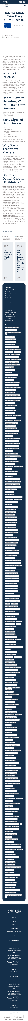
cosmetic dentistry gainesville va (13, 397)
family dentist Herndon (11, 583)
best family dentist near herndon (13, 349)
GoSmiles (5, 200)
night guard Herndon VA (11, 712)
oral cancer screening (11, 722)
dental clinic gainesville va (12, 448)
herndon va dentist (10, 662)
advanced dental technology (12, 327)
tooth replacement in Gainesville (13, 867)
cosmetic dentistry (10, 392)
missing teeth (9, 696)
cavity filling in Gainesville (12, 362)
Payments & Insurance (14, 931)
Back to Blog (9, 35)
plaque (17, 82)
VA (17, 877)
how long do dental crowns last (13, 667)
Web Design (8, 1019)
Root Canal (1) (8, 310)
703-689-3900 (14, 1007)
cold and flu (8, 372)
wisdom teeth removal (10, 892)
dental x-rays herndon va (11, 507)
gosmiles (18, 624)
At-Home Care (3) (9, 289)
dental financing (18, 466)
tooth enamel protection (11, 839)
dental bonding (9, 420)
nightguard (18, 714)
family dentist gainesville (11, 573)
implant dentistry (10, 677)
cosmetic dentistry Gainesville (12, 395)
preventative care (9, 755)
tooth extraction (9, 841)
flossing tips (14, 603)
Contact (14, 921)
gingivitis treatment (10, 621)
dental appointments (10, 418)
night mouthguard (10, 714)
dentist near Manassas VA (11, 532)
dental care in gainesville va (12, 430)
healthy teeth (18, 657)
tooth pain (20, 849)
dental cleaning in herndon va (12, 443)
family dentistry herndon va (12, 598)
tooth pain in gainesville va (12, 857)
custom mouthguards (10, 410)
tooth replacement (10, 864)
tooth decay (8, 836)
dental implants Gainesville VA (12, 479)
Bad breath (7, 134)
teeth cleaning (9, 806)
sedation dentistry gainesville (12, 780)
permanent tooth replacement (12, 745)
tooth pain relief (9, 859)
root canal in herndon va (11, 770)
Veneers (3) (8, 318)
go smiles (19, 621)
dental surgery (18, 499)
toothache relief (9, 872)
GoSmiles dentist (9, 629)
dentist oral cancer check (12, 542)
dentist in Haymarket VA (11, 522)
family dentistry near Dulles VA (13, 601)
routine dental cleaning (11, 773)
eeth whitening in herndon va (12, 552)
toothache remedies (10, 877)
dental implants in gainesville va (13, 481)
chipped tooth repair (10, 369)
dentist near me (9, 535)
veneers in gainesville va (11, 882)
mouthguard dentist (10, 701)
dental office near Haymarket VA (13, 486)
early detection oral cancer (12, 550)
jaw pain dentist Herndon (11, 685)
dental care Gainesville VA (11, 423)
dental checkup (9, 435)
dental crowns (9, 451)
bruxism (7, 354)
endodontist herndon (10, 568)
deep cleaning (9, 415)
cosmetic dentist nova (11, 390)
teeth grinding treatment (11, 818)
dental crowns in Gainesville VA (13, 456)
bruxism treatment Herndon (12, 357)
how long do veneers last (11, 669)
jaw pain (15, 682)
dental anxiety (17, 415)
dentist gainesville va (10, 512)
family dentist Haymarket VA (12, 580)
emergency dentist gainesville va (13, 560)
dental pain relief (9, 491)
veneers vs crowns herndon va (12, 890)
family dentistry (9, 593)
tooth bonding (9, 831)
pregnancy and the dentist (12, 752)
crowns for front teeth (11, 405)
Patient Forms (14, 928)
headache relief (9, 657)
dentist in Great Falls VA (11, 519)
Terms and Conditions (18, 1017)
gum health (8, 649)
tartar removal (9, 801)
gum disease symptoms (10, 641)
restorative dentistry (10, 765)
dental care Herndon (10, 425)
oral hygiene (8, 732)
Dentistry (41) (8, 297)
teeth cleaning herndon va (12, 811)
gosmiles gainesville (10, 634)
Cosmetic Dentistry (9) (10, 293)
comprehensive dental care (12, 374)
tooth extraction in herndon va (13, 844)
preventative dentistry (11, 757)
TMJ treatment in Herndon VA (12, 829)
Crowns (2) (7, 295)
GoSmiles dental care (10, 626)
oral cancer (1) (8, 306)
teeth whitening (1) (9, 314)
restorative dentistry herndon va (13, 768)
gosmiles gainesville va (11, 636)
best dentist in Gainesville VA (12, 346)
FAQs (14, 924)
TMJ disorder (15, 826)
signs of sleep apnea (10, 788)
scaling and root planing (11, 778)
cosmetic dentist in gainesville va (13, 387)
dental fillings (9, 466)
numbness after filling (11, 717)
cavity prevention (10, 367)
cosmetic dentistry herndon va (13, 400)
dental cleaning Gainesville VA (12, 438)
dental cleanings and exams (12, 446)
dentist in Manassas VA (11, 527)
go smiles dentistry (10, 624)
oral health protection (11, 729)
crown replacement (10, 402)
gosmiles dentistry (10, 631)
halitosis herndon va (10, 654)
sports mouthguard (10, 798)
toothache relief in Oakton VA (12, 874)
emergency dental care (11, 555)
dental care (17, 420)
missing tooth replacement (12, 699)
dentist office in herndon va (12, 540)
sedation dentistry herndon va (12, 783)
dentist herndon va (10, 514)
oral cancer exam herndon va (12, 719)
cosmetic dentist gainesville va (13, 382)
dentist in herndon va (10, 524)
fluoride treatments (10, 611)
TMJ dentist (8, 826)
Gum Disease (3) (9, 300)
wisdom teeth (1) (9, 320)
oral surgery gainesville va (12, 737)
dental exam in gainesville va (12, 461)
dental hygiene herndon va (12, 471)
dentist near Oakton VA (11, 537)
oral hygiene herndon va (11, 735)
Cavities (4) (8, 291)
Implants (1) (8, 302)
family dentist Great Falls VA (12, 578)
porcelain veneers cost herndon (13, 750)
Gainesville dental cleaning (12, 613)
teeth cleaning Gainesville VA (12, 808)
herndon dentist (9, 659)
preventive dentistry (10, 760)
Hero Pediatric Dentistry (11, 664)
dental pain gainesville (11, 489)
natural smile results (10, 707)
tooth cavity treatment (11, 834)
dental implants (9, 476)
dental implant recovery (11, 474)
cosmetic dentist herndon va (12, 385)
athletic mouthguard (10, 339)
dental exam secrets (10, 463)
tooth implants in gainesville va (13, 846)
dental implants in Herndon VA (12, 484)
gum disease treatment (11, 644)
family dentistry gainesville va (13, 596)
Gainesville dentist (10, 616)
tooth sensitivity (9, 869)
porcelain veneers (10, 747)
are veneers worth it (10, 336)
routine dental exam (10, 775)
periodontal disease (10, 742)
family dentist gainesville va (12, 575)
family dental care (10, 570)
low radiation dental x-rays (12, 694)
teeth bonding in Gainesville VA (13, 803)
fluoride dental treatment (12, 606)
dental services (9, 499)
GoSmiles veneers (9, 639)
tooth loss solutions (10, 849)
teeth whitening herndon (11, 821)
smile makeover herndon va (12, 793)
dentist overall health (11, 545)
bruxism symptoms (15, 354)
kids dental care (9, 691)
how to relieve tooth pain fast (12, 672)
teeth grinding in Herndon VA (12, 816)
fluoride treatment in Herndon (12, 608)
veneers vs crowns (10, 887)
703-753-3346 (14, 971)
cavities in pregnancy (16, 359)
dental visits (8, 504)
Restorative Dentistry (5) (11, 308)
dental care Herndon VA (11, 428)
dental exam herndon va (11, 458)
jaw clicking (8, 682)
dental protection (10, 494)
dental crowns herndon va (12, 453)
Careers (14, 918)
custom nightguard (10, 413)
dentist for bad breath (11, 509)
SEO (14, 1019)
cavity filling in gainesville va (12, 364)
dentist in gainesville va (11, 517)
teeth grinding (9, 813)
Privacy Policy (7, 1017)
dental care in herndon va (11, 433)
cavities (7, 359)
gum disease (18, 639)
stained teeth (19, 798)
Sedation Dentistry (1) (10, 312)
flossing (7, 603)
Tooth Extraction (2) (10, 316)
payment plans (9, 740)
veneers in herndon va (11, 885)
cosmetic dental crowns (11, 377)
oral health (8, 724)
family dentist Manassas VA (12, 588)
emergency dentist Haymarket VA (13, 563)
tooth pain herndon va (11, 854)
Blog (14, 935)
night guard (8, 709)
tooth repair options (10, 862)
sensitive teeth (9, 785)
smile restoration (10, 796)
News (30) (7, 304)
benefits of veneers (10, 344)
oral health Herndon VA (11, 727)
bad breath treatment (10, 341)
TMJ (21, 824)
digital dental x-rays (10, 547)
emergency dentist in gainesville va (14, 565)
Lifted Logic (20, 1019)
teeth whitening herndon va (12, 824)
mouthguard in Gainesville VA (12, 704)
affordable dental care (11, 330)
